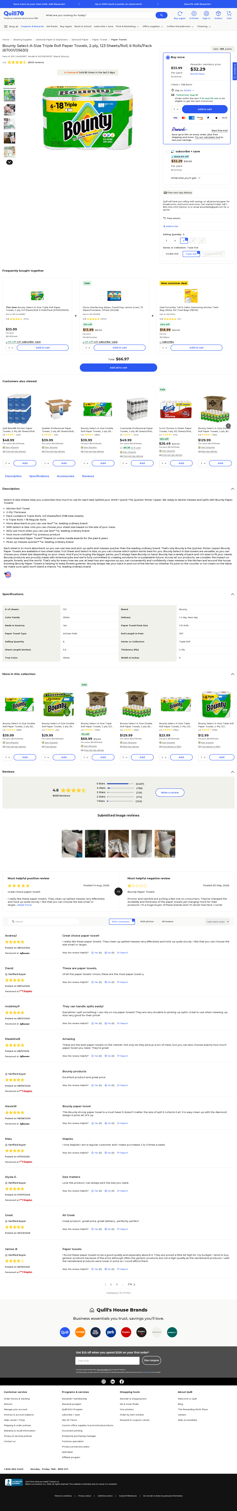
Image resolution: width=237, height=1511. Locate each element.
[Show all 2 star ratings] (120, 796)
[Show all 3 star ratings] (120, 792)
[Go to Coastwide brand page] (80, 1333)
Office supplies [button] (151, 26)
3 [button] (117, 1284)
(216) (139, 792)
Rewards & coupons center (135, 1420)
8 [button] (193, 240)
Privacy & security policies (18, 1436)
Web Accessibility (187, 1420)
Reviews (88, 476)
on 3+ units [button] (136, 448)
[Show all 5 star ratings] (120, 783)
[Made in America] (9, 575)
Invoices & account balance (19, 1414)
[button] (162, 15)
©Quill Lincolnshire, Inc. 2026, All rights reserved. (47, 1484)
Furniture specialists (73, 1441)
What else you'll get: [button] (184, 178)
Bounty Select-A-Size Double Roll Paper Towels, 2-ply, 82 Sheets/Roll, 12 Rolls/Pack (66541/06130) (97, 429)
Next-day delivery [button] (209, 451)
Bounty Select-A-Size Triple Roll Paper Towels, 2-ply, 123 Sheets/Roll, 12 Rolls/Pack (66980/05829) (96, 725)
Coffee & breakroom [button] (178, 26)
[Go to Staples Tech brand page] (141, 1333)
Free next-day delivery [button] (16, 451)
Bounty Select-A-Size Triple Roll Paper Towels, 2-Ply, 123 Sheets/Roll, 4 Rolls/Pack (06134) (174, 725)
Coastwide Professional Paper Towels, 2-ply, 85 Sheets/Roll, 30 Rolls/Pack (136, 429)
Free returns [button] (173, 218)
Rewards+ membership (74, 1398)
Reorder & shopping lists (133, 1398)
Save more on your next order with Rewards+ (39, 4)
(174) (139, 796)
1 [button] (105, 1284)
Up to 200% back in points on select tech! (118, 4)
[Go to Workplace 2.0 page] (172, 1333)
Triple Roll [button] (191, 254)
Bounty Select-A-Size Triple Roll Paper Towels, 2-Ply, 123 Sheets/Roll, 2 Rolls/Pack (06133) (216, 725)
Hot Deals (52, 26)
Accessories (65, 476)
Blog (180, 1404)
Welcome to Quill (187, 1398)
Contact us (10, 1441)
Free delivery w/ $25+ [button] (172, 746)
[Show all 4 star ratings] (120, 788)
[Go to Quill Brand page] (65, 1333)
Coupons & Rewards (32, 26)
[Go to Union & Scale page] (156, 1333)
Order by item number (132, 1414)
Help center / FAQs (14, 1420)
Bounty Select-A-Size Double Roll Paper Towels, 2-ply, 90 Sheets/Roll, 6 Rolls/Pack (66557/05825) (58, 725)
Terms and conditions (103, 1369)
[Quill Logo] (14, 13)
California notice (105, 1496)
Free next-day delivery (180, 192)
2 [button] (166, 240)
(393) (139, 801)
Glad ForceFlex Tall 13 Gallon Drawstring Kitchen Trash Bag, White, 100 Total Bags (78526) (189, 308)
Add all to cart (118, 367)
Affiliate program (71, 1457)
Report (124, 952)
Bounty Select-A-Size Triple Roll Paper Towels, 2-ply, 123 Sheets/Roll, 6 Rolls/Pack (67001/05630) (37, 308)
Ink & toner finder (129, 1404)
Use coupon (151, 1360)
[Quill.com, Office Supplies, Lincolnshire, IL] (14, 1483)
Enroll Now (197, 73)
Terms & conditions (63, 1496)
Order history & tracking (17, 1398)
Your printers (127, 1409)
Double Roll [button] (172, 253)
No (109, 952)
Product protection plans (75, 1446)
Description (13, 476)
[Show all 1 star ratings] (120, 801)
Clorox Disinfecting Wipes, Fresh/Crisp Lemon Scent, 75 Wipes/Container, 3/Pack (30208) (113, 308)
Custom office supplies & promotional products (87, 1425)
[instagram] (103, 1381)
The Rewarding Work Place (193, 1409)
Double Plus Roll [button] (213, 253)
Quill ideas (67, 1452)
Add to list (172, 226)
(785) (139, 788)
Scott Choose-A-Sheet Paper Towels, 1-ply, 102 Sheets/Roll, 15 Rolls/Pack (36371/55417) (175, 429)
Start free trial (220, 130)
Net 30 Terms (69, 1420)
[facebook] (121, 1381)
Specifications (39, 476)
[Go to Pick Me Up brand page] (95, 1333)
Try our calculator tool (207, 137)
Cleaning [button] (202, 26)
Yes (96, 952)
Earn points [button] (222, 49)
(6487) (140, 783)
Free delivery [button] (51, 746)
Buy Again (66, 26)
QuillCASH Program (72, 1409)
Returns (8, 1404)
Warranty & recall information (19, 1430)
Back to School (82, 26)
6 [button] (183, 240)
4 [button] (175, 240)
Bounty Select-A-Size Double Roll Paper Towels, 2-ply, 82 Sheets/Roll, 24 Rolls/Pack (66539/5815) (214, 429)
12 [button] (202, 240)
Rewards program (71, 1404)
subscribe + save (103, 26)
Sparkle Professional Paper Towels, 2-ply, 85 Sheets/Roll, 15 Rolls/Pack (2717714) (58, 429)
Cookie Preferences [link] (128, 1496)
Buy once (178, 57)
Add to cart (205, 109)
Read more (25, 904)
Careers (182, 1414)
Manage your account (15, 1409)
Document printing (72, 1430)
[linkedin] (112, 1381)
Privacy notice (84, 1496)
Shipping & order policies (17, 1425)
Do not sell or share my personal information (163, 1496)
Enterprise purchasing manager (79, 1436)
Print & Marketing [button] (126, 26)
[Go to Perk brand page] (110, 1333)
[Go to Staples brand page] (126, 1333)
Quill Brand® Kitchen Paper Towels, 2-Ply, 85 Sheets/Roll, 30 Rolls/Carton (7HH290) (19, 429)
